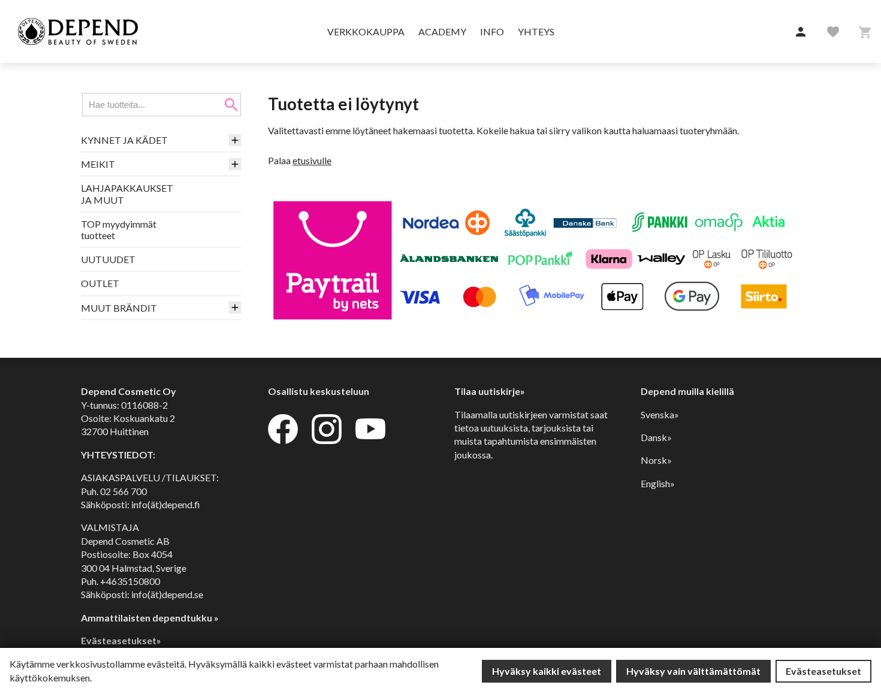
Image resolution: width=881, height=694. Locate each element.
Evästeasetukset (823, 671)
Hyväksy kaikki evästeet (546, 671)
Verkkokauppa (366, 31)
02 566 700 (123, 491)
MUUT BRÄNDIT (119, 307)
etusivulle (311, 160)
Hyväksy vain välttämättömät (693, 671)
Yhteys (536, 31)
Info (492, 31)
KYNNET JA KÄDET (124, 140)
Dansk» (656, 437)
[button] (801, 32)
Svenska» (660, 414)
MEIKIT (98, 164)
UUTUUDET (108, 259)
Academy (442, 31)
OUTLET (100, 283)
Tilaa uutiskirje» (489, 391)
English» (658, 483)
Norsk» (656, 460)
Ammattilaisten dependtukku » (150, 617)
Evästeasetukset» (121, 640)
